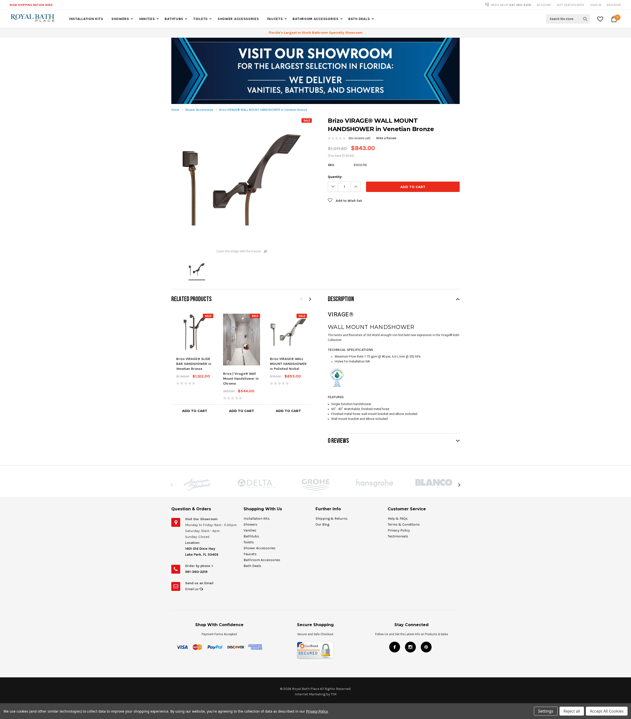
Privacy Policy (399, 530)
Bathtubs (174, 19)
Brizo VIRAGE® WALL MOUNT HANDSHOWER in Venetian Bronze (263, 110)
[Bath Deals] (315, 70)
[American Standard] (197, 485)
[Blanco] (434, 482)
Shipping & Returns (332, 518)
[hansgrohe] (375, 483)
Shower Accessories (238, 19)
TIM (333, 694)
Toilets (200, 19)
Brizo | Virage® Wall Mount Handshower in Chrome (241, 379)
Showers (120, 19)
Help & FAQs (398, 518)
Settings (545, 711)
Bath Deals (359, 19)
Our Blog (322, 524)
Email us (192, 589)
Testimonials (398, 536)
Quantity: (335, 177)
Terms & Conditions (404, 524)
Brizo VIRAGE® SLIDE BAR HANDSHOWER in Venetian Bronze (193, 364)
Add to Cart (194, 411)
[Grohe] (315, 485)
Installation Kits (86, 19)
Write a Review (386, 138)
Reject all (571, 711)
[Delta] (256, 483)
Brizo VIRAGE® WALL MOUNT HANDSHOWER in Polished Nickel (288, 364)
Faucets (275, 19)
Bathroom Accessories (315, 19)
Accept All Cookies (607, 711)
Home (175, 110)
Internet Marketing (310, 694)
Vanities (147, 19)
